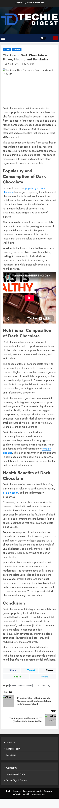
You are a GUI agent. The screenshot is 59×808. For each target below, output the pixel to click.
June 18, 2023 (28, 64)
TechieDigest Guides (16, 780)
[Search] (50, 38)
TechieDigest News (15, 774)
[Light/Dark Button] (43, 38)
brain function (10, 493)
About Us (10, 742)
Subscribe (55, 38)
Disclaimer (11, 755)
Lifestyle (16, 49)
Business (17, 791)
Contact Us (11, 767)
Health (7, 49)
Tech (8, 791)
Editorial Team (11, 64)
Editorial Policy (13, 748)
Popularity (46, 685)
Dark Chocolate (25, 685)
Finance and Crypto (32, 791)
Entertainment (38, 794)
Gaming (48, 791)
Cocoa (13, 685)
